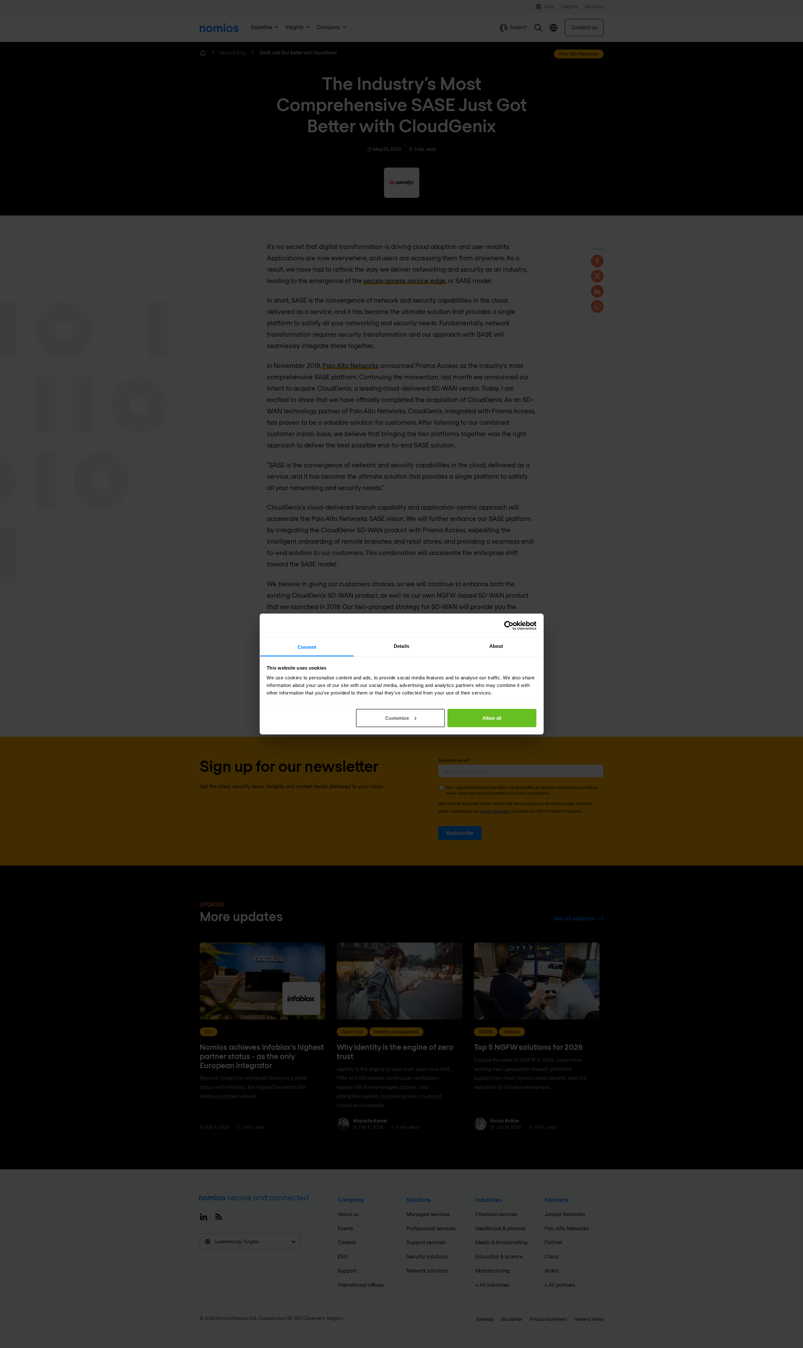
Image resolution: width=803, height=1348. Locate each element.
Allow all (491, 717)
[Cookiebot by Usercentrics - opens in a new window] (508, 625)
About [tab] (496, 646)
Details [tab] (401, 646)
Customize (397, 717)
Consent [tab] (307, 647)
